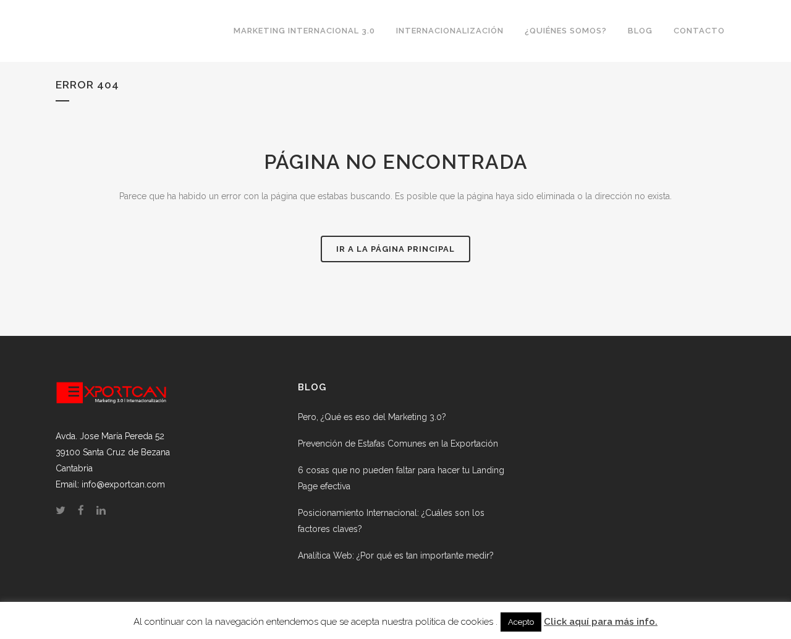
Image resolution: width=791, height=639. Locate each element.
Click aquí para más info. (601, 621)
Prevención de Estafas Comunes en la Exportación (398, 443)
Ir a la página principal (395, 249)
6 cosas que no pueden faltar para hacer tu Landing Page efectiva (401, 478)
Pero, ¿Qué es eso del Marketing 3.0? (372, 417)
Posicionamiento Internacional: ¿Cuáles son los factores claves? (391, 521)
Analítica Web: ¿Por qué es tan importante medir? (396, 555)
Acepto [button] (521, 622)
